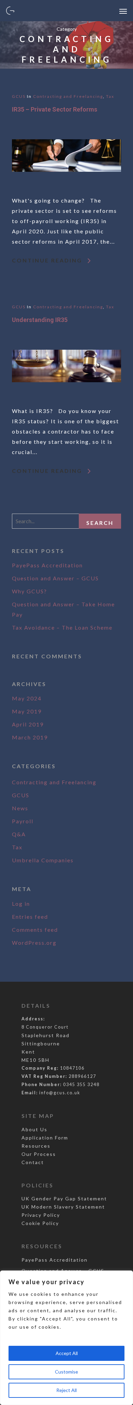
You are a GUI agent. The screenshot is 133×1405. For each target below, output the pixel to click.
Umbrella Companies (43, 860)
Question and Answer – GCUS (55, 578)
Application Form (44, 1137)
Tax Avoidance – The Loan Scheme (62, 627)
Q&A (19, 834)
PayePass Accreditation (47, 565)
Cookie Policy (40, 1223)
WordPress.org (34, 942)
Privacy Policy (40, 1215)
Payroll (22, 821)
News (20, 808)
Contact (32, 1162)
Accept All (67, 1353)
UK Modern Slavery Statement (63, 1207)
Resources (35, 1146)
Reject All (66, 1390)
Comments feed (35, 929)
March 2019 (30, 737)
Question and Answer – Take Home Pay (63, 609)
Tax (110, 96)
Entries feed (30, 916)
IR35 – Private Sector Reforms (54, 109)
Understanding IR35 (40, 319)
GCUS (19, 96)
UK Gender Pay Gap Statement (64, 1198)
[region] (66, 1338)
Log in (21, 903)
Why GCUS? (29, 591)
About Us (34, 1129)
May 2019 (27, 711)
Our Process (38, 1154)
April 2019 (28, 724)
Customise (66, 1372)
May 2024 (27, 698)
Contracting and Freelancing (68, 96)
